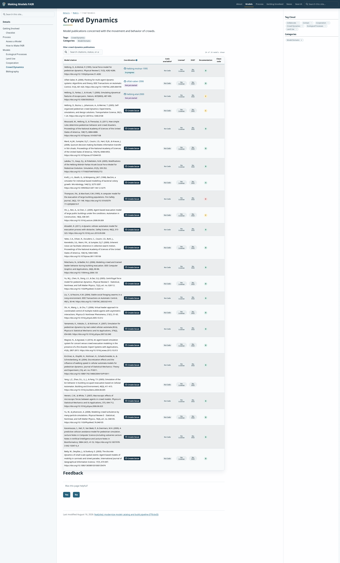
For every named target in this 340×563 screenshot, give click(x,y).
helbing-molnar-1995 (136, 70)
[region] (144, 263)
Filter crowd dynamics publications (79, 47)
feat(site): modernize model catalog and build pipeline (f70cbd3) (126, 514)
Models (76, 13)
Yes (66, 494)
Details (66, 13)
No (76, 494)
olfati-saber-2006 (134, 83)
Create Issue (134, 110)
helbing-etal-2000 (134, 96)
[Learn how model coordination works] (136, 60)
